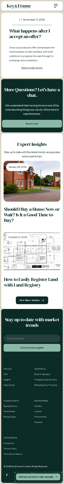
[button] (55, 6)
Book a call (32, 123)
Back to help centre (32, 67)
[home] (19, 6)
